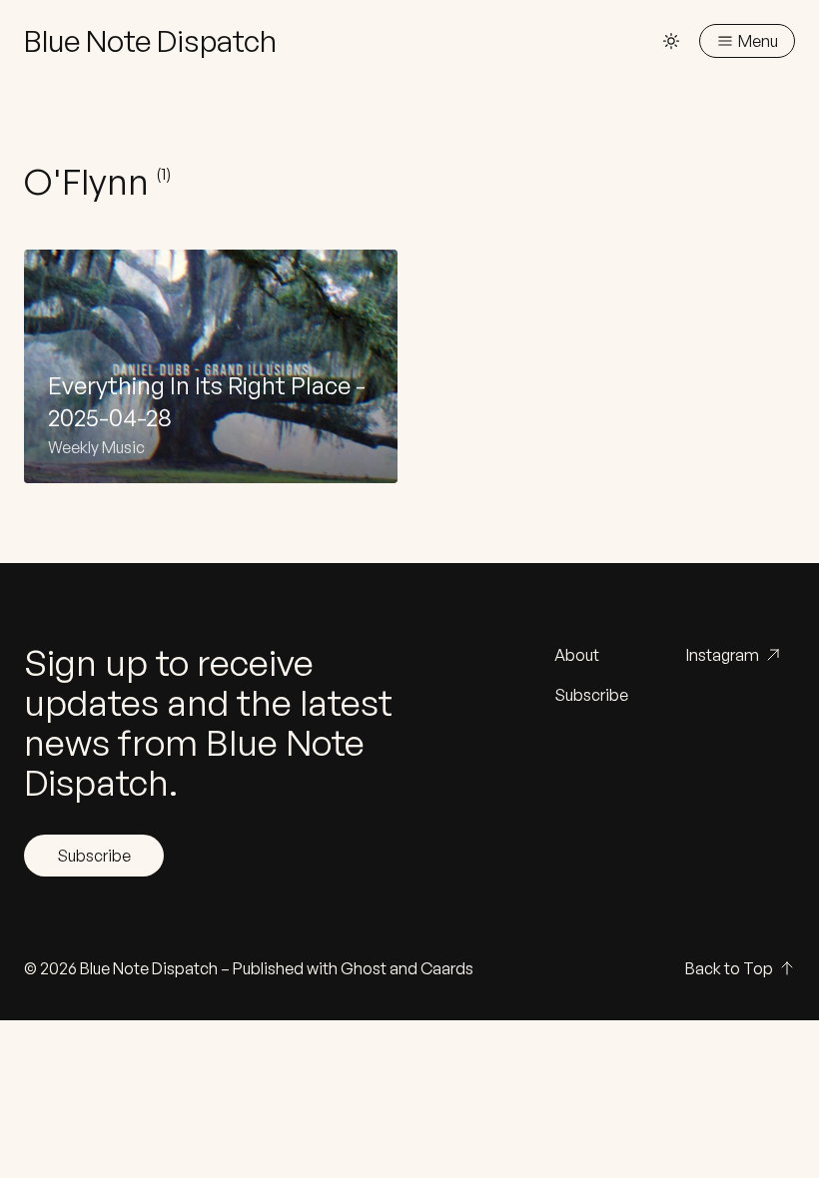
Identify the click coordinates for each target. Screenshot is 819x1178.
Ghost (364, 968)
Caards (446, 968)
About (576, 655)
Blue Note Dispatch (149, 968)
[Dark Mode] (671, 41)
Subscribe (94, 856)
